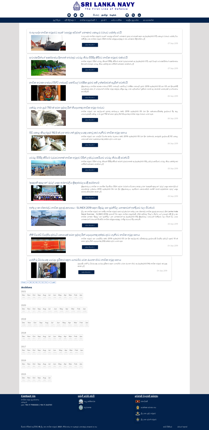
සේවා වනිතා (116, 20)
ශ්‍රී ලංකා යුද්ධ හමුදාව (148, 413)
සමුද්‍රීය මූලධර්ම (132, 20)
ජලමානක (87, 407)
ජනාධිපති (144, 401)
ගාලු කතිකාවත (89, 401)
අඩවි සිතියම (167, 427)
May (60, 296)
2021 (23, 291)
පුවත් (103, 20)
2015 (23, 374)
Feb (75, 296)
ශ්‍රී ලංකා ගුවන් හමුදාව (149, 419)
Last (53, 282)
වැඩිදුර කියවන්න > (90, 45)
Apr (65, 296)
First (23, 282)
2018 (23, 333)
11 (39, 282)
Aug (44, 296)
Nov (28, 296)
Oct (34, 296)
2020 (23, 305)
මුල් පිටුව (57, 20)
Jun (54, 296)
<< (28, 282)
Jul (49, 296)
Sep (39, 296)
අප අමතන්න (148, 20)
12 (42, 282)
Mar (70, 296)
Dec (23, 296)
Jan (80, 296)
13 (46, 282)
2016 (23, 360)
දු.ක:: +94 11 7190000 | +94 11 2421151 (36, 405)
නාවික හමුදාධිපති (87, 20)
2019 (23, 319)
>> (49, 282)
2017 (23, 346)
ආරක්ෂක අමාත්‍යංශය (148, 407)
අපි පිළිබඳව (69, 20)
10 (36, 282)
